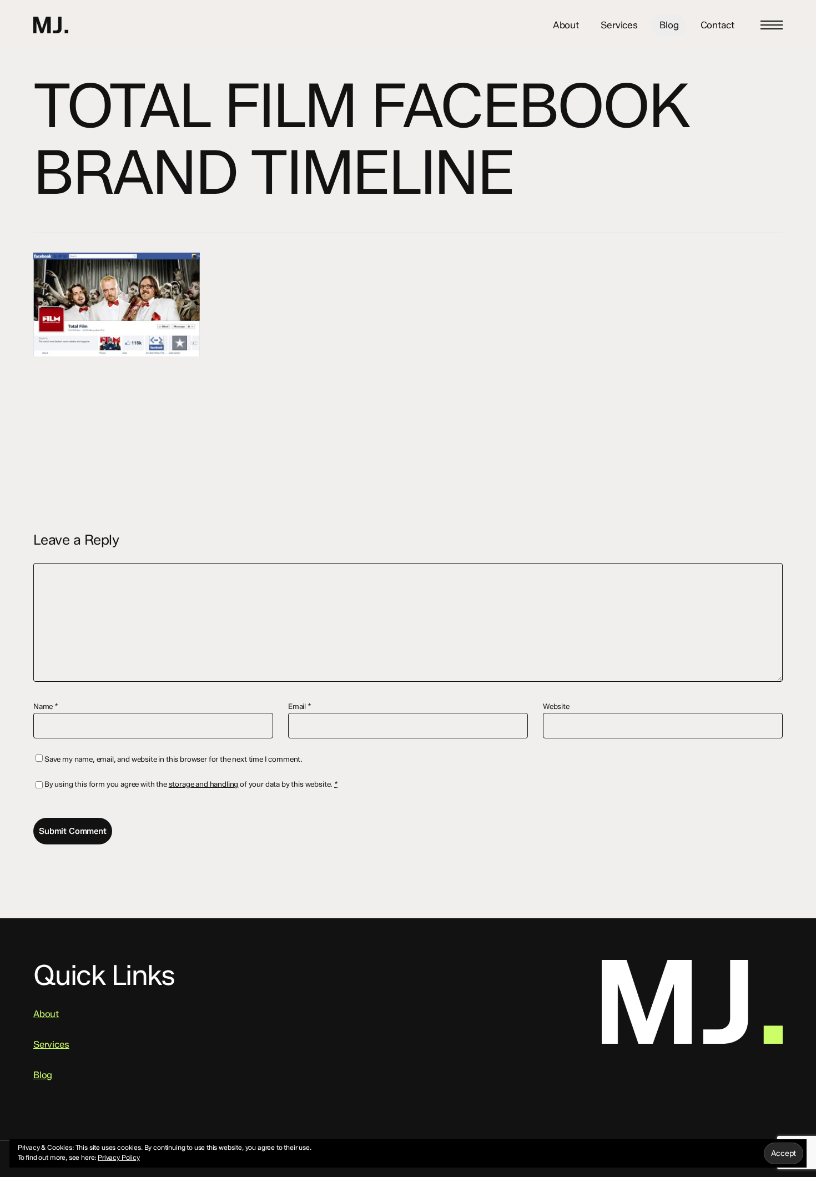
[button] (771, 25)
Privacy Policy (119, 1157)
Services (51, 1044)
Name (45, 706)
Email (299, 706)
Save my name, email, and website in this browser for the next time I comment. (173, 759)
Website (556, 706)
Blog (42, 1074)
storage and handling (204, 783)
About (46, 1013)
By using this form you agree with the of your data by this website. (191, 783)
